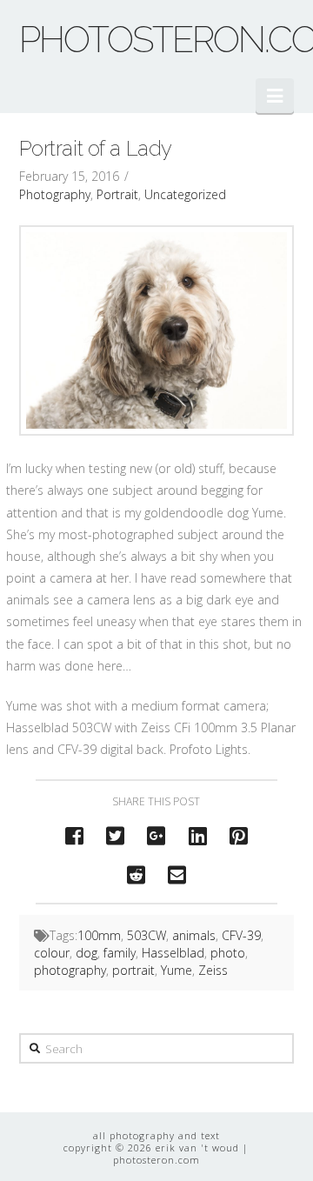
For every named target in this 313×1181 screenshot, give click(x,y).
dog (86, 952)
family (119, 952)
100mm (99, 935)
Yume (176, 970)
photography (70, 970)
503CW (146, 935)
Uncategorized (185, 194)
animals (194, 935)
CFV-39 (241, 935)
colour (52, 952)
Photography (54, 194)
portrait (133, 970)
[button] (275, 95)
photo (227, 952)
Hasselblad (173, 952)
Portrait (117, 194)
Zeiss (213, 970)
